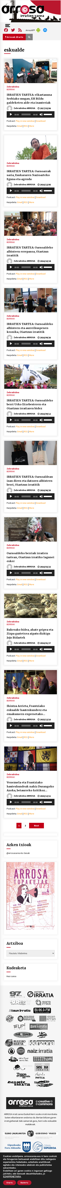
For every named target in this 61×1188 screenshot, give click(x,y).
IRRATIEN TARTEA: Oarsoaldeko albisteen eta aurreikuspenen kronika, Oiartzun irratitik (30, 327)
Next (36, 825)
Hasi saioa (11, 976)
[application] (30, 114)
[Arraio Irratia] (20, 1002)
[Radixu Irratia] (22, 1066)
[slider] (48, 114)
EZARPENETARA (12, 1176)
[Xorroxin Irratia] (19, 1083)
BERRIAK (11, 89)
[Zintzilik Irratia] (43, 1083)
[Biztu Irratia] (9, 1018)
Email (19, 125)
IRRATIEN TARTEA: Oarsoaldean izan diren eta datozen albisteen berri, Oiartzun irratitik (30, 480)
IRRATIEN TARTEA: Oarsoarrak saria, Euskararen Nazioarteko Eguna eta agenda (29, 175)
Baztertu (24, 1182)
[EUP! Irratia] (19, 1026)
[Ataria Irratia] (43, 1002)
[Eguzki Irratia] (26, 1018)
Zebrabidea (13, 86)
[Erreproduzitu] (11, 114)
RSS (26, 125)
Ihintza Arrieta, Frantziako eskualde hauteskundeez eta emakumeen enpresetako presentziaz (27, 710)
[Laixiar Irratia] (21, 1050)
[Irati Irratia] (42, 1034)
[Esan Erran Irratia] (47, 1018)
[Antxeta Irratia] (40, 994)
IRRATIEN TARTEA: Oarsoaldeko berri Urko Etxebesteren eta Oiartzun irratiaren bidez (30, 404)
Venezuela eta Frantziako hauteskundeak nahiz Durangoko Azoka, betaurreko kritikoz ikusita (30, 786)
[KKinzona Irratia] (42, 1042)
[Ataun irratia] (19, 1010)
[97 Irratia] (17, 994)
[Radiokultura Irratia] (42, 1058)
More (31, 125)
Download (41, 120)
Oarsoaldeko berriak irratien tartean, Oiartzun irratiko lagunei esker (30, 557)
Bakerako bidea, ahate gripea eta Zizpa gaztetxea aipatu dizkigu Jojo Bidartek (30, 633)
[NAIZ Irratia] (40, 1050)
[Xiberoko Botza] (40, 1075)
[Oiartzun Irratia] (19, 1058)
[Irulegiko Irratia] (15, 1042)
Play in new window (25, 120)
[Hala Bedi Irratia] (23, 1034)
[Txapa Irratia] (23, 1075)
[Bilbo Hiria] (42, 1010)
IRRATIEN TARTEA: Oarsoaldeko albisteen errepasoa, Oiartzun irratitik (30, 251)
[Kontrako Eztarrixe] (11, 1050)
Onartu (9, 1182)
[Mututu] (41, 114)
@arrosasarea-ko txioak (18, 853)
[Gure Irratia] (38, 1026)
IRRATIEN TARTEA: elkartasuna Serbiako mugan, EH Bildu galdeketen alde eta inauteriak (29, 98)
